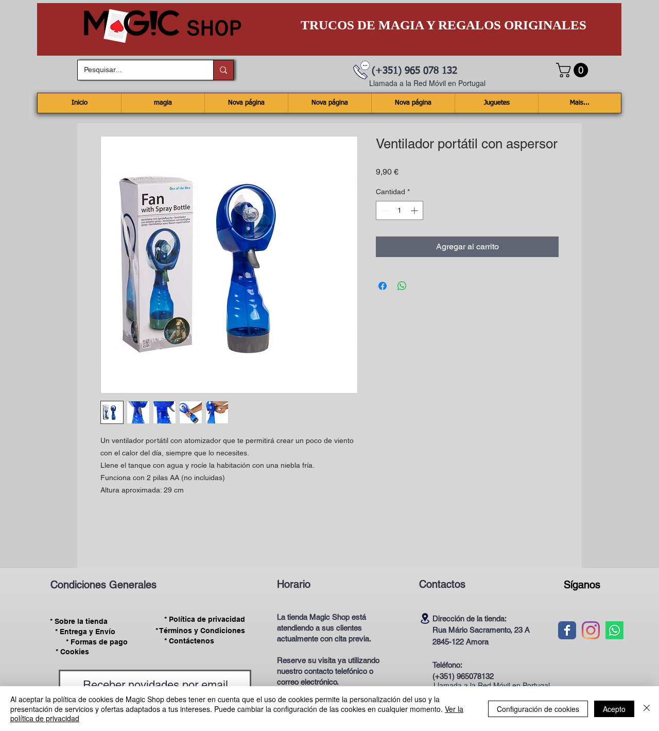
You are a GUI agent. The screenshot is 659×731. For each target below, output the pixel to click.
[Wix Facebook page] (567, 630)
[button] (574, 70)
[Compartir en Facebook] (382, 286)
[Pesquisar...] (223, 70)
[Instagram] (591, 630)
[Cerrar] (646, 708)
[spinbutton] (399, 210)
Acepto (614, 709)
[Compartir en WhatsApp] (402, 286)
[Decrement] (383, 210)
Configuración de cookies (538, 709)
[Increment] (415, 210)
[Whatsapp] (614, 630)
